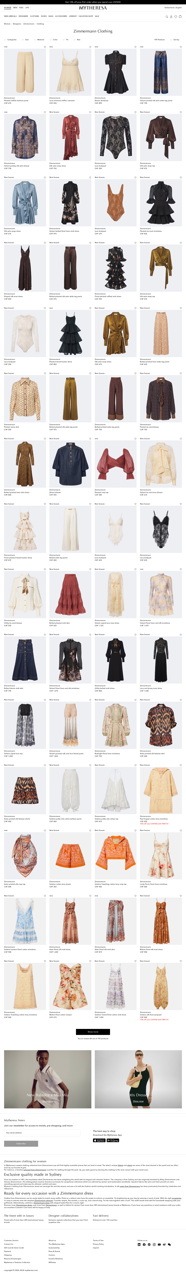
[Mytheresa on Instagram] (154, 1244)
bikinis (120, 1165)
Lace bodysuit (100, 166)
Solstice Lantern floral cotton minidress (20, 949)
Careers (52, 1255)
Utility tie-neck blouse (13, 623)
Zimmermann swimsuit (44, 1200)
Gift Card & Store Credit (14, 1248)
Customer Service (11, 1240)
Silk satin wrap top (147, 166)
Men (15, 8)
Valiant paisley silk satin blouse (16, 166)
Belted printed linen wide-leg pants (154, 362)
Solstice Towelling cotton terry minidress (20, 1015)
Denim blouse (55, 492)
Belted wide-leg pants (58, 558)
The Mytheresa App (57, 1244)
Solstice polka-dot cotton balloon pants (65, 819)
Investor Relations (56, 1259)
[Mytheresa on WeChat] (169, 1244)
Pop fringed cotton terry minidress (154, 819)
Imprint (96, 1248)
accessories (176, 1198)
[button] (166, 16)
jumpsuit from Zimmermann (35, 1170)
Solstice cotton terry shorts (60, 884)
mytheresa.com (31, 1270)
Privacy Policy (98, 1244)
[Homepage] (93, 8)
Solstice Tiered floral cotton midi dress (110, 1015)
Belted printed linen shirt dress (16, 492)
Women (7, 8)
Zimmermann (28, 24)
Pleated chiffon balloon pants (16, 101)
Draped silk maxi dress (13, 296)
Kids (21, 8)
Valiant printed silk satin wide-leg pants (156, 101)
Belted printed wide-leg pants (107, 427)
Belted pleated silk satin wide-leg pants (65, 296)
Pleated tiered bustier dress (60, 362)
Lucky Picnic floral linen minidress (153, 884)
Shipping (8, 1255)
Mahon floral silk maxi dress (151, 949)
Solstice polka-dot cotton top (106, 819)
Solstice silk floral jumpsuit (151, 1015)
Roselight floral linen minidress (107, 754)
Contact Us (8, 1244)
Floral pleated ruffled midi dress (108, 296)
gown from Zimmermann (130, 1186)
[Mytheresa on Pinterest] (149, 1244)
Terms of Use (98, 1240)
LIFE (27, 8)
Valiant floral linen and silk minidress (155, 623)
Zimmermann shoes (24, 1205)
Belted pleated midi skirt (59, 623)
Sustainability (54, 1248)
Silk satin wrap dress (57, 166)
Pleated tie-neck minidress (151, 231)
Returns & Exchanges (12, 1259)
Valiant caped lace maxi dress (107, 623)
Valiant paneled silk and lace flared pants (66, 754)
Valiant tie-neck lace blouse (151, 492)
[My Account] (171, 16)
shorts (129, 1165)
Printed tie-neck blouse (149, 427)
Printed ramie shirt (11, 427)
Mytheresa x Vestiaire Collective (17, 1262)
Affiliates (52, 1262)
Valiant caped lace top (13, 754)
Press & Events (54, 1251)
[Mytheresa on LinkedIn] (139, 1244)
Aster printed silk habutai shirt (152, 754)
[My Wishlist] (175, 16)
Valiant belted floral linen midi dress (64, 231)
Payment (7, 1251)
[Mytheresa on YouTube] (159, 1244)
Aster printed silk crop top (14, 884)
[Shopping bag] (180, 16)
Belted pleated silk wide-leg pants (63, 427)
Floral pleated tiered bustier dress (18, 558)
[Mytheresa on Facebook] (144, 1244)
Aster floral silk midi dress (59, 949)
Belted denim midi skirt (13, 688)
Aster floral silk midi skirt (105, 949)
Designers (17, 24)
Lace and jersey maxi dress (151, 688)
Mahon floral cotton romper (60, 1015)
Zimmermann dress (42, 1203)
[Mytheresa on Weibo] (164, 1244)
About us (52, 1240)
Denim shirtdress (101, 101)
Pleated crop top (102, 492)
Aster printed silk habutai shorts (17, 819)
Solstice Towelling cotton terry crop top (111, 884)
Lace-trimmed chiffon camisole (62, 101)
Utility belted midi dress (105, 688)
